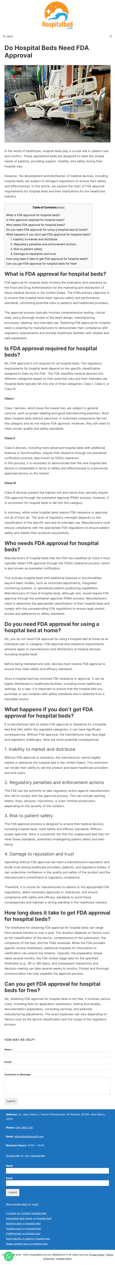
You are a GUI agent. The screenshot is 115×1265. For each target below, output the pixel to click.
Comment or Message (17, 1074)
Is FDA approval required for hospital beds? (35, 220)
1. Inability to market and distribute (33, 239)
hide (61, 207)
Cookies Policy (64, 1258)
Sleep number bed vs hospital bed (26, 1243)
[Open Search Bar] (111, 36)
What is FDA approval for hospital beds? (33, 215)
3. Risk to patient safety (26, 249)
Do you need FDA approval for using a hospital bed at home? (47, 229)
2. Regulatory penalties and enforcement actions (43, 244)
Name (8, 1049)
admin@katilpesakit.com (29, 1136)
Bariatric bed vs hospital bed (23, 1223)
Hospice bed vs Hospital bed (23, 1228)
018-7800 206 (24, 1127)
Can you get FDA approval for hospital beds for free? (41, 263)
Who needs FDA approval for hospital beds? (35, 225)
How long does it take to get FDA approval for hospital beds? (47, 259)
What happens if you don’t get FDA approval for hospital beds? (48, 234)
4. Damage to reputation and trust (33, 254)
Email (8, 1061)
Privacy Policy (97, 1254)
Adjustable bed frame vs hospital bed (29, 1218)
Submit (11, 1101)
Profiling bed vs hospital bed (23, 1233)
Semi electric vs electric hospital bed (28, 1238)
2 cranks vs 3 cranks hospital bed (26, 1213)
